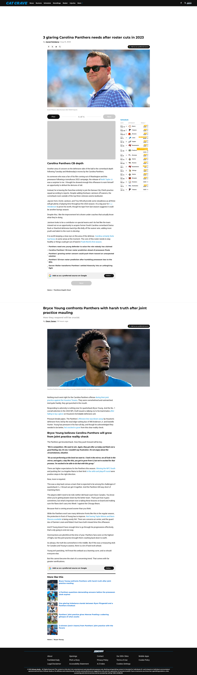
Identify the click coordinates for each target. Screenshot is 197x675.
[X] (185, 3)
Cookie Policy (144, 660)
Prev (53, 117)
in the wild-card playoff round (98, 471)
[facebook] (181, 3)
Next (109, 117)
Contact (100, 656)
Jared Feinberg (52, 42)
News (32, 3)
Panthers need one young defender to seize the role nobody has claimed (80, 247)
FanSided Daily (53, 660)
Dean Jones (51, 321)
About (49, 656)
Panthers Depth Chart (62, 290)
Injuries (72, 3)
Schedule (47, 3)
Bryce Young (59, 639)
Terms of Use (122, 660)
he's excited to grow (72, 427)
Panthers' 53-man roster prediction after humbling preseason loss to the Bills (80, 261)
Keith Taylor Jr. (107, 179)
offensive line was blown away (90, 419)
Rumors (39, 3)
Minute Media (36, 669)
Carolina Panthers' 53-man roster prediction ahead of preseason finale (79, 250)
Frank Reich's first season (91, 242)
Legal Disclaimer (54, 664)
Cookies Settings (123, 664)
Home (49, 290)
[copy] (59, 46)
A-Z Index (101, 664)
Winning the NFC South (105, 468)
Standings (57, 3)
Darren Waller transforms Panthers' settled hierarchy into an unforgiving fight (80, 267)
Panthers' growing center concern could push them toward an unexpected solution (81, 255)
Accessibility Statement (79, 664)
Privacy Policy (102, 660)
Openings (73, 656)
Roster (65, 3)
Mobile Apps (144, 656)
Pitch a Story (74, 660)
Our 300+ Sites (123, 656)
